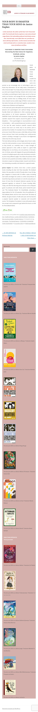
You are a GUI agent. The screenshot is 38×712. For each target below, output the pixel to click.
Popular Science (18, 219)
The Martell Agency (14, 221)
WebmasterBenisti (30, 223)
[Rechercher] (33, 250)
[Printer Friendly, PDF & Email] (7, 210)
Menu (19, 5)
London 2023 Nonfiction (21, 217)
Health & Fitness (9, 217)
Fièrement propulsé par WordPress (11, 708)
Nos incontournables (8, 219)
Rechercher (7, 246)
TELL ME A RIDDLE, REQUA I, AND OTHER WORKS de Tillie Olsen (28, 235)
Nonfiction (31, 217)
